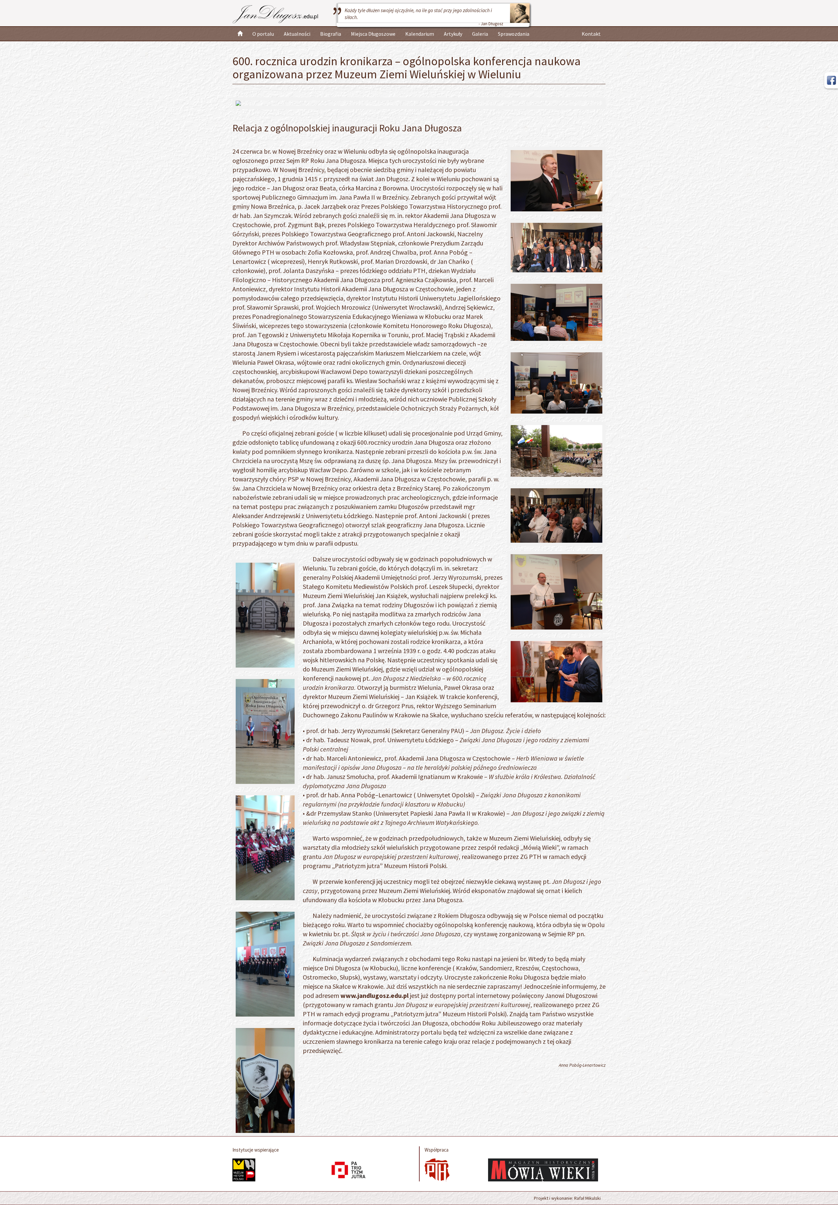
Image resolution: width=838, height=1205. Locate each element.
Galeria (480, 33)
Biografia (330, 33)
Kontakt (591, 33)
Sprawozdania (513, 33)
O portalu (263, 33)
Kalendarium (419, 33)
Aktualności (297, 33)
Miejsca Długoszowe (373, 33)
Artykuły (453, 33)
